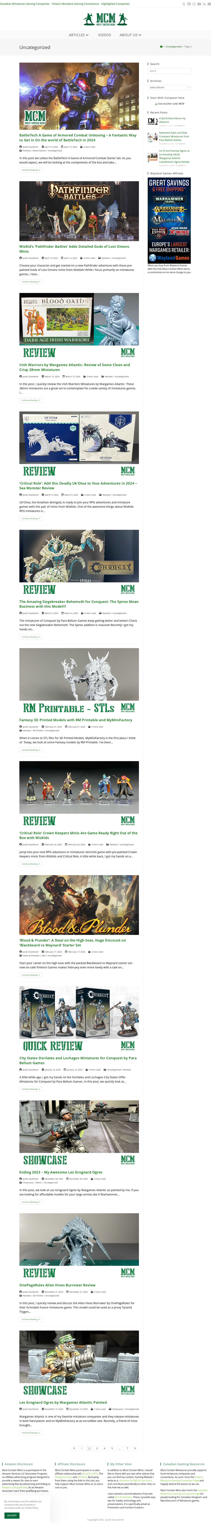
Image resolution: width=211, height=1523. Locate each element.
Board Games (39, 150)
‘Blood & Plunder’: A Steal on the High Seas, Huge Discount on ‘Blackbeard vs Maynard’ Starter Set (72, 942)
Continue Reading (32, 170)
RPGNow (82, 1477)
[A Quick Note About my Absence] (152, 121)
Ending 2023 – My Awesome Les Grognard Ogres (60, 1172)
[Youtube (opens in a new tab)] (199, 4)
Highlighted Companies (115, 3)
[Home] (161, 46)
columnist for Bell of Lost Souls (135, 1480)
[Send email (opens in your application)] (209, 4)
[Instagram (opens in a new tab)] (194, 4)
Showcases (28, 1182)
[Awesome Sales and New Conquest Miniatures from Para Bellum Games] (152, 138)
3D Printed (38, 730)
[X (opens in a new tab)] (183, 4)
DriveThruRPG (90, 1473)
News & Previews (31, 955)
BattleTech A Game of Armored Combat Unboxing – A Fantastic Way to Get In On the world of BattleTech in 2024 (77, 137)
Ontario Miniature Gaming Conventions (75, 3)
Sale (43, 955)
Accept (12, 1515)
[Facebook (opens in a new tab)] (189, 4)
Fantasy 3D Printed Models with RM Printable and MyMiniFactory (75, 719)
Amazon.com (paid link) (14, 1487)
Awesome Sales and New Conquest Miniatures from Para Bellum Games (174, 136)
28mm (39, 1182)
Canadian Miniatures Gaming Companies (25, 3)
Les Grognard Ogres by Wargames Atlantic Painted (63, 1402)
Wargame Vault (63, 1477)
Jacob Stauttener (31, 146)
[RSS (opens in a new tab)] (204, 4)
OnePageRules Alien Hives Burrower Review (57, 1285)
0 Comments (180, 126)
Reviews (27, 150)
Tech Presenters (123, 1497)
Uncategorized (55, 150)
